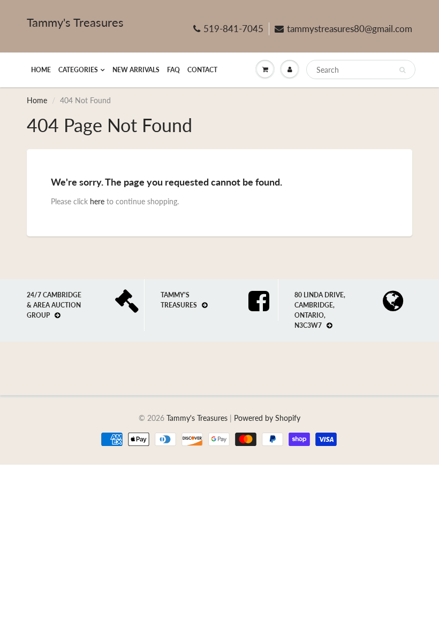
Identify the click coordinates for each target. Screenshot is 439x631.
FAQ (173, 70)
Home (41, 70)
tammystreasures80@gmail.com (349, 28)
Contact (202, 70)
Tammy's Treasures (75, 22)
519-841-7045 (233, 28)
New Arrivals (136, 70)
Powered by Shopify (267, 417)
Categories (78, 70)
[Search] (402, 70)
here (97, 201)
